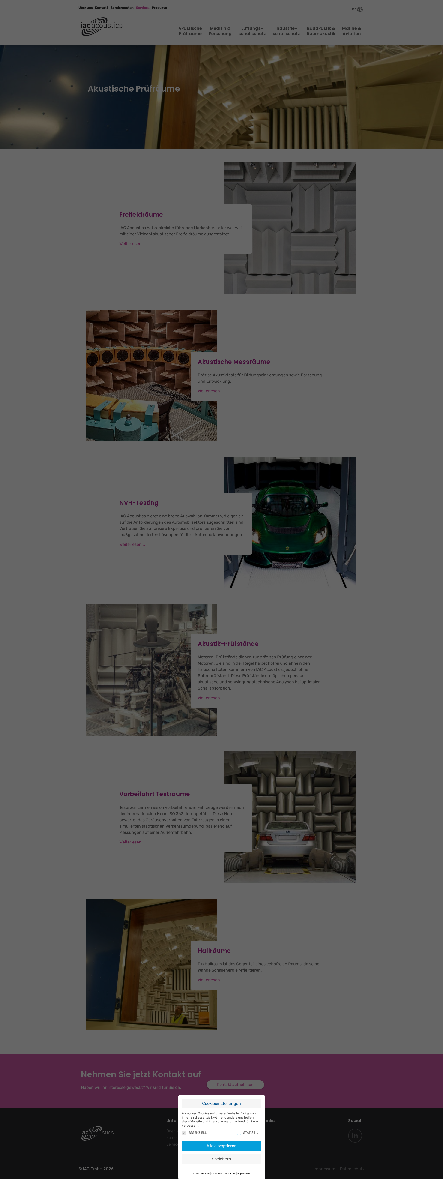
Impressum (243, 1173)
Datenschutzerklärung (223, 1173)
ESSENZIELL (197, 1133)
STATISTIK (250, 1133)
